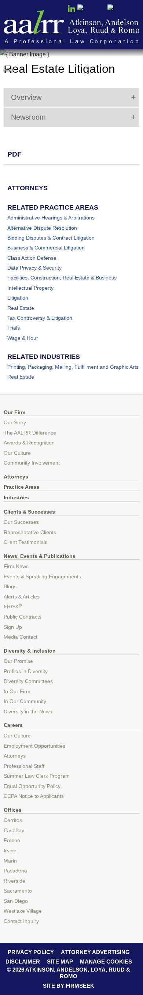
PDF (14, 154)
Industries (16, 497)
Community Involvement (32, 463)
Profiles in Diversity (26, 671)
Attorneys (16, 477)
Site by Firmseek (68, 986)
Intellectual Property (30, 288)
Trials (13, 328)
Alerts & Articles (22, 597)
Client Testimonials (25, 542)
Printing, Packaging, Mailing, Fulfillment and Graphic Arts (73, 367)
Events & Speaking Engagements (42, 576)
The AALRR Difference (30, 433)
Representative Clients (30, 532)
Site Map (60, 961)
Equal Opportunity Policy (32, 786)
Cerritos (13, 820)
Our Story (15, 422)
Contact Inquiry (21, 921)
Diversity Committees (28, 681)
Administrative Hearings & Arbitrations (51, 218)
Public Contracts (22, 617)
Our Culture (17, 453)
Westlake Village (23, 911)
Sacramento (18, 891)
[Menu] (9, 62)
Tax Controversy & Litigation (39, 318)
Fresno (12, 840)
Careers (13, 725)
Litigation (17, 298)
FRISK (13, 606)
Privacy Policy (31, 952)
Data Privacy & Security (34, 268)
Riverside (14, 881)
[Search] (134, 63)
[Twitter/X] (91, 9)
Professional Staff (24, 766)
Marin (10, 861)
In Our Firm (17, 691)
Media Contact (20, 637)
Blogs (10, 586)
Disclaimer (23, 961)
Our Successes (21, 522)
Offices (13, 810)
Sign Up (13, 627)
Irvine (10, 850)
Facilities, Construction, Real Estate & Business (62, 278)
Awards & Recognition (29, 443)
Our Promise (18, 661)
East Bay (14, 830)
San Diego (16, 901)
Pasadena (15, 871)
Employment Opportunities (34, 746)
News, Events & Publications (40, 556)
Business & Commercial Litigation (46, 248)
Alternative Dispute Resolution (42, 228)
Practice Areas (21, 487)
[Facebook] (123, 9)
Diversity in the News (28, 711)
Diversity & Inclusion (30, 651)
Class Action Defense (31, 258)
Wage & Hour (22, 338)
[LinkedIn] (71, 11)
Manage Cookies (106, 961)
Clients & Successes (29, 512)
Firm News (16, 566)
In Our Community (25, 701)
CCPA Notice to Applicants (34, 796)
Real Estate (20, 308)
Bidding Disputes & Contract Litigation (51, 238)
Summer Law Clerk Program (37, 776)
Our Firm (14, 412)
